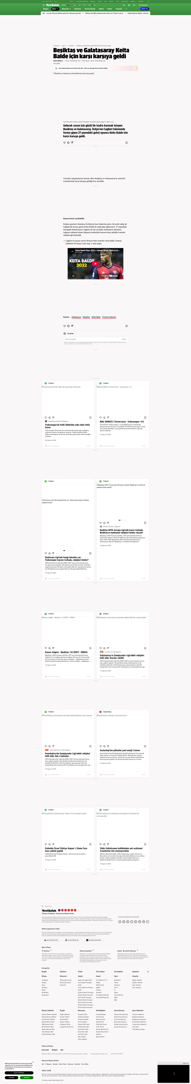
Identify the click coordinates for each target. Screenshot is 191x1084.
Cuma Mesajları (101, 1014)
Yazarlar (135, 976)
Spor (63, 45)
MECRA (100, 1)
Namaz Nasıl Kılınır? (102, 1029)
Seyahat (98, 992)
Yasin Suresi (100, 1017)
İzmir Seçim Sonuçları (85, 997)
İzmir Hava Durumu (120, 1019)
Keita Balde (96, 317)
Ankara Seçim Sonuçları (85, 995)
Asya (43, 985)
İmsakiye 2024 (82, 1014)
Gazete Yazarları (137, 982)
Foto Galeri (100, 971)
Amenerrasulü (100, 1019)
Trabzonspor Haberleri (139, 1024)
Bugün (44, 971)
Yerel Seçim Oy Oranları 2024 (85, 989)
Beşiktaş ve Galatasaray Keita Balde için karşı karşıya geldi (94, 45)
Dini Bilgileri (100, 1010)
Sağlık (98, 987)
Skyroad (70, 1064)
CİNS (105, 1)
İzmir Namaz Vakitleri (48, 1019)
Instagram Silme (65, 1024)
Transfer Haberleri (109, 317)
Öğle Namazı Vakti (47, 1024)
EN (62, 910)
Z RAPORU (140, 1)
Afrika (44, 990)
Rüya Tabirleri (100, 1037)
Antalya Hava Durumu (121, 1024)
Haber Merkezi (58, 61)
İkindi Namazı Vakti (48, 1027)
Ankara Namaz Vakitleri (49, 1017)
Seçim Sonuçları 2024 (85, 980)
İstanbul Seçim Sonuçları (86, 992)
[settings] (134, 5)
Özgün (62, 1010)
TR (59, 910)
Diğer (116, 997)
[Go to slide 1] (64, 550)
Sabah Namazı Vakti (48, 1022)
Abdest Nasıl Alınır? (102, 1032)
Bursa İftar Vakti (83, 1032)
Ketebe (55, 1064)
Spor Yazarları (136, 985)
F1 (115, 990)
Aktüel (98, 982)
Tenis (116, 987)
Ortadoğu (45, 980)
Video (80, 971)
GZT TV (72, 1)
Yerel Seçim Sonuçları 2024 (85, 984)
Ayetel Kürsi (100, 1022)
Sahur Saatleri (82, 1039)
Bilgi (115, 1000)
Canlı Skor (135, 1027)
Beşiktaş (87, 317)
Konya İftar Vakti (83, 1029)
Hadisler (98, 1034)
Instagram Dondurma (66, 1027)
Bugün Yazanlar (137, 980)
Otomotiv (63, 985)
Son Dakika (118, 971)
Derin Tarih (62, 1064)
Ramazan (81, 1010)
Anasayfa (56, 45)
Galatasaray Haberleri (139, 1019)
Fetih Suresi (100, 1027)
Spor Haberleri (137, 1010)
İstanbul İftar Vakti (83, 1024)
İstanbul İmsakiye (83, 1017)
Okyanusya (45, 995)
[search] (123, 5)
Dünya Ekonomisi (65, 982)
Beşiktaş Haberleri (138, 1017)
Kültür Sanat (100, 985)
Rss (62, 1050)
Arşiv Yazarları (136, 987)
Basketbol (117, 980)
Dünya (44, 976)
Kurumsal (45, 1050)
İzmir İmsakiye (82, 1022)
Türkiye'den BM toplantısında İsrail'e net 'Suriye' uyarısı (76, 13)
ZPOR (117, 1)
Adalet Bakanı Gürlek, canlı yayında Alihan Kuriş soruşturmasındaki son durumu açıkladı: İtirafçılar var (133, 13)
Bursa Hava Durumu (120, 1022)
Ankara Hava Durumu (120, 1017)
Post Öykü (84, 1064)
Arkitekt (77, 1064)
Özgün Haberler (65, 1014)
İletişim (54, 1050)
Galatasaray (77, 317)
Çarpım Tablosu (65, 1022)
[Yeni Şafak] (52, 5)
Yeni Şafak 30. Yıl (101, 980)
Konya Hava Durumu (120, 1027)
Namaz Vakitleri (48, 1010)
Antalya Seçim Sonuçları (85, 1005)
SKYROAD (92, 1)
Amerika (44, 987)
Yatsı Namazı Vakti (47, 1032)
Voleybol (117, 985)
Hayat (98, 976)
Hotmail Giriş (64, 1019)
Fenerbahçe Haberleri (139, 1022)
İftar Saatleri (82, 1037)
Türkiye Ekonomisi (65, 980)
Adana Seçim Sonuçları (85, 1000)
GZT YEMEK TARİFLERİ (82, 1)
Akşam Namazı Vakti (48, 1029)
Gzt (43, 1064)
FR (68, 910)
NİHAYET (111, 1)
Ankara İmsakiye (83, 1019)
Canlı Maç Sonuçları (138, 1029)
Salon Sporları (118, 995)
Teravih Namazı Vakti (48, 1034)
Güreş (116, 992)
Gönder (124, 339)
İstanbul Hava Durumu (121, 1014)
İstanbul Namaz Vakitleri (49, 1014)
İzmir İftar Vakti (82, 1034)
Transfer (71, 45)
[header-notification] (129, 5)
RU (72, 910)
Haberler (135, 971)
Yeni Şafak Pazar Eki (102, 997)
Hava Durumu (119, 1010)
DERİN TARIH (124, 1)
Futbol (116, 982)
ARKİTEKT (132, 1)
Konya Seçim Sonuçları (85, 1007)
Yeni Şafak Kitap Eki (102, 995)
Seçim (80, 976)
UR (75, 910)
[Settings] (126, 8)
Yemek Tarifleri (64, 1017)
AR (65, 910)
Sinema (98, 990)
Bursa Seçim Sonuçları (85, 1002)
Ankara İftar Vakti (83, 1027)
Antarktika (45, 992)
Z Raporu (48, 1064)
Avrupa (44, 982)
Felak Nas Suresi (101, 1024)
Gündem (63, 971)
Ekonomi (63, 976)
